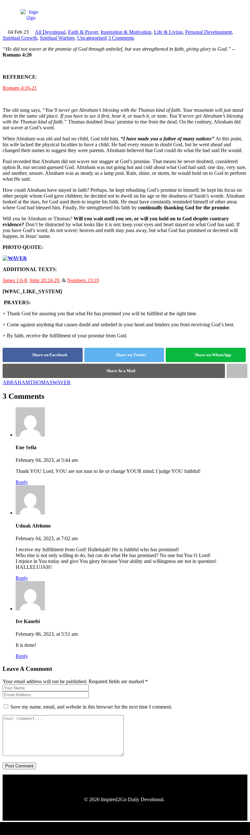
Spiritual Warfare (57, 38)
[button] (210, 15)
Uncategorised (92, 38)
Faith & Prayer (83, 32)
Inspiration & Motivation (126, 32)
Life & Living (168, 32)
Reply (22, 482)
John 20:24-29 (44, 280)
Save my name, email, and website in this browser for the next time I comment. (91, 707)
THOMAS (41, 382)
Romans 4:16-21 (20, 88)
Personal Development (208, 32)
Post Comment (19, 765)
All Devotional (50, 32)
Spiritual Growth (20, 38)
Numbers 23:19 (83, 280)
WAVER (61, 382)
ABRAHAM (16, 382)
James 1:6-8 (15, 280)
